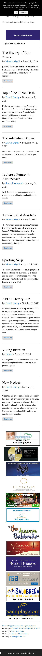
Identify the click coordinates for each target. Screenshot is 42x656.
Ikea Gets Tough (18, 631)
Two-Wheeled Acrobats (19, 214)
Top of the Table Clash (18, 92)
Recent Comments (21, 618)
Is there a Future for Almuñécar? (16, 176)
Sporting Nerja (13, 259)
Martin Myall (12, 61)
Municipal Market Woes (20, 634)
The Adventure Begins (18, 138)
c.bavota (31, 653)
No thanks (23, 12)
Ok (16, 12)
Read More (8, 81)
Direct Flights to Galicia (27, 626)
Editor (8, 354)
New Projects (11, 382)
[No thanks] (39, 8)
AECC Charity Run (16, 298)
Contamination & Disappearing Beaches (26, 628)
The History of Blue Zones (16, 54)
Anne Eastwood (14, 183)
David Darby (12, 97)
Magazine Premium (14, 653)
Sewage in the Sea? (19, 637)
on (10, 626)
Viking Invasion (13, 349)
